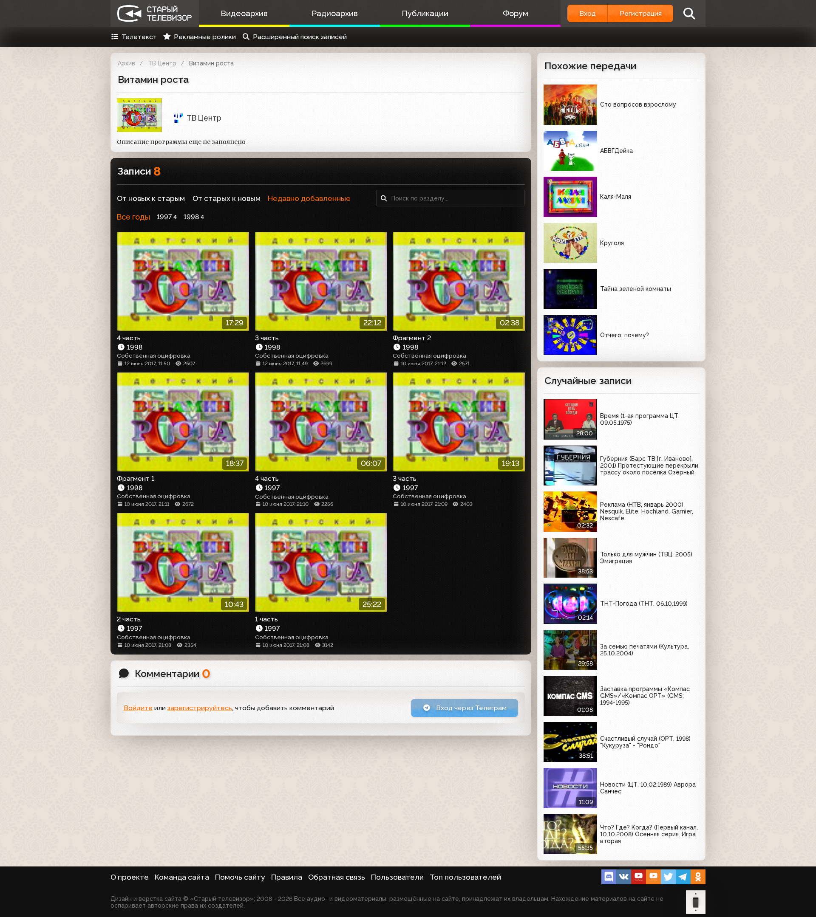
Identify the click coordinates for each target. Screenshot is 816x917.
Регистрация (641, 13)
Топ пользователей (465, 877)
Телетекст (139, 37)
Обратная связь (336, 877)
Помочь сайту (240, 877)
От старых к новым (227, 198)
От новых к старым (151, 198)
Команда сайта (182, 877)
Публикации (425, 13)
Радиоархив (335, 13)
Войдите (138, 708)
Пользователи (397, 877)
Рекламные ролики (205, 37)
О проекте (129, 877)
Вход (587, 13)
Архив (126, 63)
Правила (286, 877)
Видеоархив (244, 13)
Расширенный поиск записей (300, 37)
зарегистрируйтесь (199, 708)
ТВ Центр (162, 63)
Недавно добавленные (309, 198)
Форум (515, 13)
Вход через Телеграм (470, 708)
